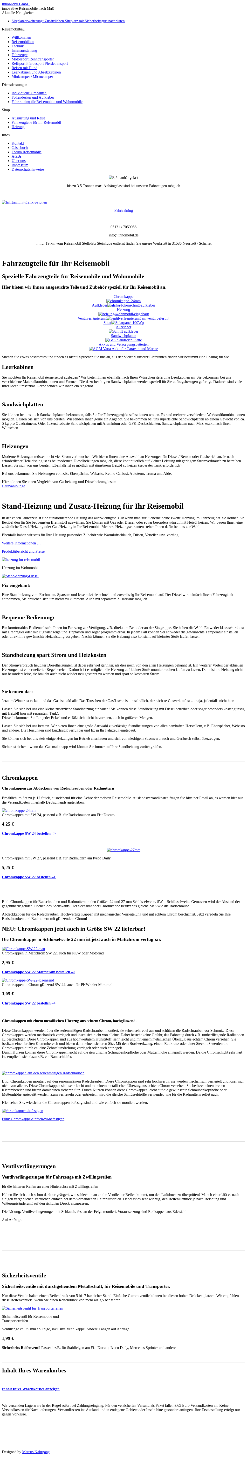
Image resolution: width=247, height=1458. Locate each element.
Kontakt (18, 143)
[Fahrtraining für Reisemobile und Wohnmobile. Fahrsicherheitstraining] (24, 202)
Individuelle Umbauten (29, 93)
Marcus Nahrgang (36, 1452)
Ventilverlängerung (92, 318)
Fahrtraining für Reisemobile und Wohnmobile (47, 102)
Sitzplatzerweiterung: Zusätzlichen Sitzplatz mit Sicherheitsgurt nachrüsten (68, 21)
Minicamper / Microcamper (32, 76)
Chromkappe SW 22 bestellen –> (29, 1003)
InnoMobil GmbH (16, 4)
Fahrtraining (123, 210)
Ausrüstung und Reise (28, 118)
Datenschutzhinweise (28, 169)
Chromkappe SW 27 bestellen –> (29, 877)
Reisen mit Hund (24, 68)
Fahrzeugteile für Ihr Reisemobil (36, 122)
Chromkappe (123, 296)
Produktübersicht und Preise (23, 551)
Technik (18, 46)
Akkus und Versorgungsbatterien (124, 344)
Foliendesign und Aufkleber (33, 97)
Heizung (18, 127)
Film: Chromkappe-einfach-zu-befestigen (33, 1119)
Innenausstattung (24, 50)
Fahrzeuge (19, 55)
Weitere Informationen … (21, 543)
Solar (107, 323)
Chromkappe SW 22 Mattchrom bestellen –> (38, 972)
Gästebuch (20, 148)
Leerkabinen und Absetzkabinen (36, 72)
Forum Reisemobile (26, 152)
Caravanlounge (13, 486)
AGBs (16, 156)
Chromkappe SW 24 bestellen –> (29, 833)
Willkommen (21, 37)
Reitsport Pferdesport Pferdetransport (40, 63)
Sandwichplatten (123, 336)
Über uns (19, 161)
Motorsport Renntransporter (33, 59)
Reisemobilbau (23, 42)
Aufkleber (99, 305)
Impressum (20, 165)
